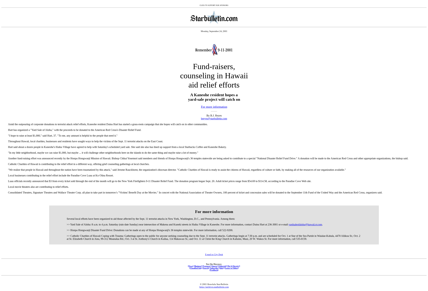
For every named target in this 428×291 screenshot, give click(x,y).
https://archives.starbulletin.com (214, 287)
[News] (190, 266)
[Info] (221, 268)
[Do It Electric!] (233, 266)
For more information (214, 106)
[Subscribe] (214, 268)
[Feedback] (214, 270)
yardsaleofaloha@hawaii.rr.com (305, 224)
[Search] (205, 268)
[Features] (206, 266)
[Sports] (214, 266)
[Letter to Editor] (231, 268)
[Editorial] (222, 266)
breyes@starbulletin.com (214, 118)
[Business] (198, 266)
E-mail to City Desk (214, 254)
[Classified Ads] (195, 268)
